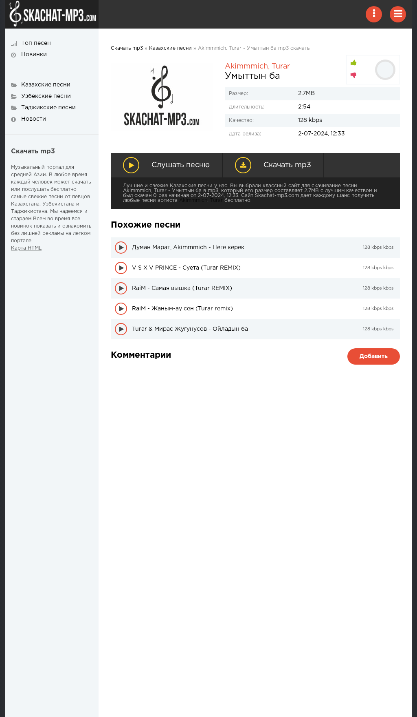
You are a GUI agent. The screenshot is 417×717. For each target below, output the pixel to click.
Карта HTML (26, 248)
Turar (281, 66)
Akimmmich (246, 66)
